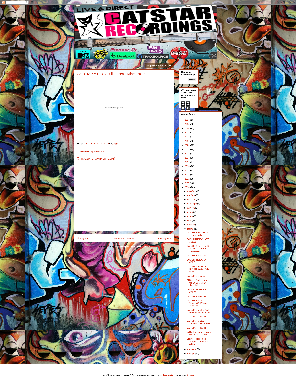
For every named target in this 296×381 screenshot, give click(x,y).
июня (190, 216)
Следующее (84, 238)
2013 (187, 174)
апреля (191, 224)
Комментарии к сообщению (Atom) (132, 246)
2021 (187, 141)
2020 (187, 145)
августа (191, 208)
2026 (187, 120)
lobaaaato (168, 375)
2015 (187, 166)
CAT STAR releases (196, 255)
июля (190, 212)
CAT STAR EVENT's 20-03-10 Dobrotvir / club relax (198, 269)
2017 (187, 158)
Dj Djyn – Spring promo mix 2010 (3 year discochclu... (198, 283)
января (191, 353)
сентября (192, 203)
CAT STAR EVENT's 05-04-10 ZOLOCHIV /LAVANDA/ (198, 249)
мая (189, 220)
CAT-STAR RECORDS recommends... (197, 233)
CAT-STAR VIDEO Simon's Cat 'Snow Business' (197, 303)
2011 (187, 183)
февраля (192, 349)
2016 (187, 162)
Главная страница (123, 238)
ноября (191, 195)
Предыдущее (163, 238)
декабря (191, 191)
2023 (187, 132)
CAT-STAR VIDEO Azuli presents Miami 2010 (198, 311)
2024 (187, 128)
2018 (187, 153)
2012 (187, 179)
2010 (187, 187)
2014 (187, 170)
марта (190, 229)
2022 (187, 136)
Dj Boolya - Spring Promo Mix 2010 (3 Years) (199, 333)
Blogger (190, 375)
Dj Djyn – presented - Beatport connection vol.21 (198, 341)
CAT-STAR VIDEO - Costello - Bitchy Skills (198, 322)
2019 (187, 149)
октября (191, 199)
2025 (187, 124)
